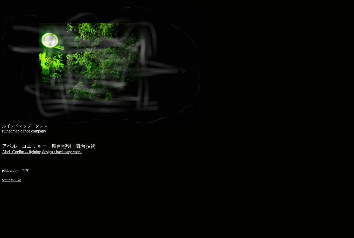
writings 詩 (11, 180)
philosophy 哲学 (15, 170)
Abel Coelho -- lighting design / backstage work (42, 152)
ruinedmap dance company (24, 131)
